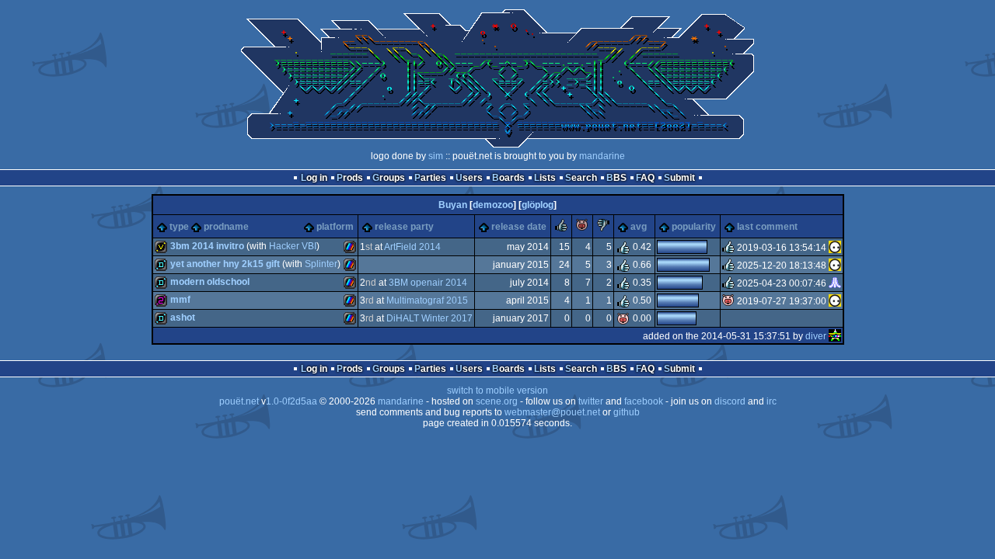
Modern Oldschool (210, 281)
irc (771, 401)
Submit (679, 177)
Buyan (452, 205)
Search (581, 177)
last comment (767, 226)
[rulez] (561, 228)
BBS (616, 177)
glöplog (537, 205)
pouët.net (239, 401)
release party (404, 226)
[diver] (835, 336)
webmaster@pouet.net (552, 412)
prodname (226, 226)
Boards (508, 177)
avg (638, 226)
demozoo (493, 205)
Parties (430, 177)
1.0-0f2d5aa (291, 401)
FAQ (645, 177)
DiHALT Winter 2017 (429, 318)
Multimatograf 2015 (427, 300)
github (626, 412)
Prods (350, 177)
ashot (182, 317)
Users (469, 177)
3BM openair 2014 (428, 282)
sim (435, 156)
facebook (643, 401)
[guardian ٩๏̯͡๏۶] (835, 247)
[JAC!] (835, 283)
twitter (590, 401)
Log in (314, 177)
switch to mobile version (497, 390)
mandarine (602, 156)
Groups (388, 177)
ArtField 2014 (412, 246)
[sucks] (603, 228)
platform (335, 226)
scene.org (497, 401)
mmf (180, 299)
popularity (694, 226)
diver (815, 336)
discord (729, 401)
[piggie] (582, 228)
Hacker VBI (292, 246)
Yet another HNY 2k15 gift (225, 264)
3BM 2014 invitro (207, 246)
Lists (545, 177)
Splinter (321, 264)
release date (518, 226)
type (179, 226)
